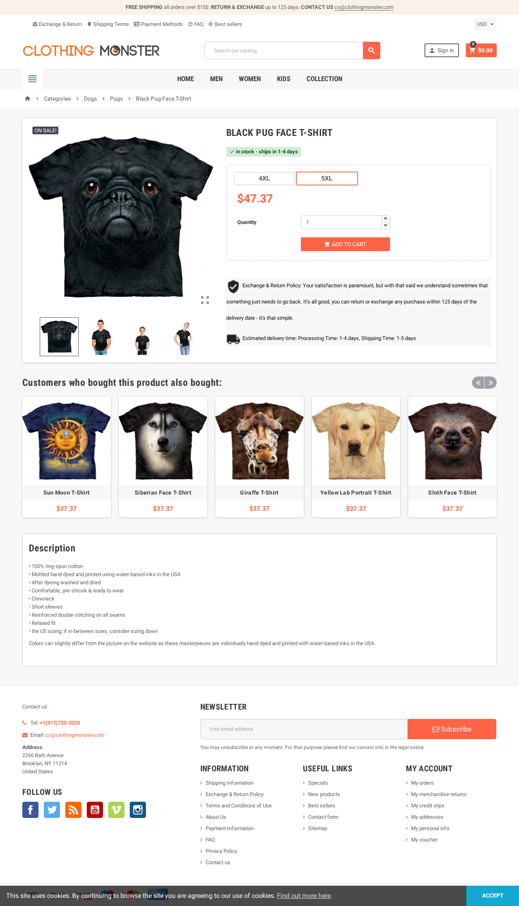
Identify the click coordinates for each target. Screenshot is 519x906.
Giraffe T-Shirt (259, 492)
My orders (422, 783)
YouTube (95, 810)
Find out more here (303, 896)
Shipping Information (229, 783)
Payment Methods (161, 24)
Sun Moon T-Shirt (66, 492)
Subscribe (455, 729)
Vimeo (116, 810)
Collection (324, 79)
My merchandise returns (439, 794)
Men (216, 79)
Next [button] (491, 383)
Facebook (30, 810)
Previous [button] (478, 383)
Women (250, 79)
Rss (73, 810)
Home (185, 79)
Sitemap (317, 828)
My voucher (424, 840)
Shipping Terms (108, 24)
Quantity (247, 222)
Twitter (52, 810)
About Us (216, 817)
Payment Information (230, 828)
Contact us (218, 862)
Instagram (138, 810)
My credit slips (427, 806)
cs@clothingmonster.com (364, 7)
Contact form (323, 817)
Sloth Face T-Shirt (452, 492)
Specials (318, 783)
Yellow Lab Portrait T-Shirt (356, 492)
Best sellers (228, 24)
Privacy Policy (221, 851)
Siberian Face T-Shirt (163, 492)
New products (324, 794)
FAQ (196, 24)
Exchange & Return (57, 24)
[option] (66, 457)
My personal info (430, 828)
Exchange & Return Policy (235, 794)
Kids (283, 79)
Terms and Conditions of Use (239, 806)
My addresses (427, 817)
